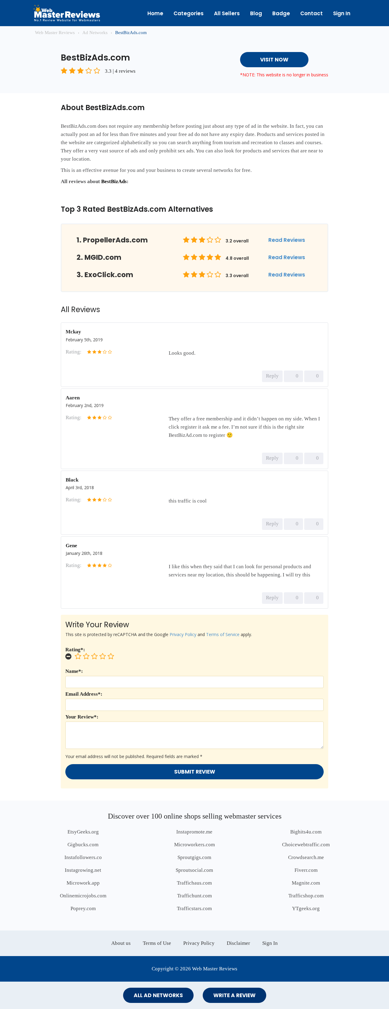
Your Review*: (81, 717)
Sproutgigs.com (194, 857)
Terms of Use (157, 943)
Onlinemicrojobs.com (83, 896)
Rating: (73, 352)
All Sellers (227, 13)
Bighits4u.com (306, 832)
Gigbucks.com (82, 844)
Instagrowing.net (83, 870)
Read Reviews (286, 240)
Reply (272, 376)
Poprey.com (83, 908)
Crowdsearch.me (306, 857)
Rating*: (75, 649)
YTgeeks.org (306, 908)
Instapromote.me (194, 832)
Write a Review (234, 995)
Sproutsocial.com (194, 870)
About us (121, 943)
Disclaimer (238, 943)
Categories (189, 13)
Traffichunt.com (194, 896)
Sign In (341, 13)
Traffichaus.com (194, 883)
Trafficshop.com (306, 896)
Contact (311, 13)
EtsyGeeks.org (83, 832)
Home (155, 13)
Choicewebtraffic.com (306, 844)
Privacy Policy (183, 634)
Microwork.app (83, 883)
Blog (256, 13)
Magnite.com (306, 883)
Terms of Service (222, 634)
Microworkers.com (194, 844)
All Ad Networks (158, 995)
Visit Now (274, 59)
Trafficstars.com (194, 908)
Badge (281, 13)
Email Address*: (83, 694)
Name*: (74, 671)
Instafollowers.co (83, 857)
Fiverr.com (306, 870)
